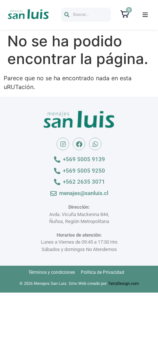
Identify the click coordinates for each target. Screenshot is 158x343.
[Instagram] (63, 144)
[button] (86, 15)
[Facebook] (79, 144)
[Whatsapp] (95, 144)
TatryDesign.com (123, 283)
